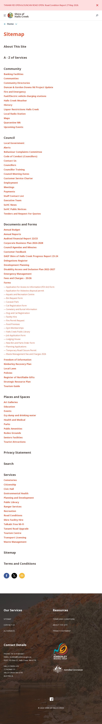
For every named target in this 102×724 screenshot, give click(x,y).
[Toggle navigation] (16, 23)
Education (9, 406)
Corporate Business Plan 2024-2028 (23, 242)
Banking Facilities (13, 74)
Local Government (14, 143)
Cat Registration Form (16, 305)
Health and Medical (14, 419)
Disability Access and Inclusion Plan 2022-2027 (29, 269)
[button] (5, 15)
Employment (11, 182)
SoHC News (10, 204)
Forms (7, 282)
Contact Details (15, 645)
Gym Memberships (15, 328)
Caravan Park (12, 301)
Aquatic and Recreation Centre (20, 294)
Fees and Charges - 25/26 (17, 278)
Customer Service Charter (18, 178)
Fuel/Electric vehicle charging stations (25, 96)
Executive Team (12, 200)
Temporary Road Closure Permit (21, 350)
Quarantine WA (12, 122)
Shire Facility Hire (13, 519)
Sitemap (10, 552)
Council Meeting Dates (16, 173)
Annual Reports (12, 234)
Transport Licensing (15, 537)
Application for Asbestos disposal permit (25, 290)
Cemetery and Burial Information (21, 309)
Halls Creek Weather (15, 100)
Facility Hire (11, 316)
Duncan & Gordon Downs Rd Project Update (28, 87)
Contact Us (10, 160)
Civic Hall (9, 488)
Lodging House (13, 339)
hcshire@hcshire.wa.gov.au (20, 657)
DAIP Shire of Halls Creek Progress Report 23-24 (31, 256)
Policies (8, 372)
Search (9, 464)
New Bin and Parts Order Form (20, 342)
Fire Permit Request (15, 320)
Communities (11, 78)
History (8, 104)
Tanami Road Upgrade (16, 528)
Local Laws (10, 368)
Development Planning (16, 264)
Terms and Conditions (20, 563)
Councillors (10, 165)
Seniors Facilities (13, 437)
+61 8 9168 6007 (17, 654)
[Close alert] (97, 5)
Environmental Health (16, 493)
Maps (7, 118)
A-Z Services (9, 631)
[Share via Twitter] (14, 575)
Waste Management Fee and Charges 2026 (26, 354)
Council (9, 138)
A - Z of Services (15, 57)
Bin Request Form (14, 298)
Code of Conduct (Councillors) (20, 156)
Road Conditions (13, 515)
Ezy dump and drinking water (20, 415)
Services (10, 475)
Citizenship (10, 484)
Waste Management (15, 541)
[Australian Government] (71, 669)
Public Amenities (13, 428)
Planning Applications (16, 346)
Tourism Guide (12, 386)
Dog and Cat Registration (18, 313)
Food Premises (13, 324)
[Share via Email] (22, 575)
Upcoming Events (13, 127)
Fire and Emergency (15, 91)
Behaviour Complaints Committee (23, 151)
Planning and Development (19, 497)
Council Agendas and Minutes (20, 247)
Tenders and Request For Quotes (22, 213)
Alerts (7, 147)
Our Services (13, 610)
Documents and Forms (20, 224)
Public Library (11, 502)
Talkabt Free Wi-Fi (14, 524)
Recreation (10, 511)
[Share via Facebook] (6, 575)
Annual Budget (12, 229)
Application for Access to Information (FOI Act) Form (30, 287)
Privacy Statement (17, 452)
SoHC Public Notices (15, 209)
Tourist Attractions (15, 441)
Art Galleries (11, 402)
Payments (9, 191)
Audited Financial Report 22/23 (21, 238)
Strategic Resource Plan (17, 381)
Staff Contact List (14, 195)
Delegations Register (16, 260)
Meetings (9, 187)
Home (10, 23)
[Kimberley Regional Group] (62, 651)
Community (12, 69)
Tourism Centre (12, 533)
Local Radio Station (15, 113)
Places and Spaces (17, 397)
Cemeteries (10, 480)
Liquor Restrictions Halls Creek (21, 109)
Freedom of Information (17, 359)
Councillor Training (14, 169)
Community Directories (17, 82)
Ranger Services (13, 506)
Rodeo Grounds (12, 432)
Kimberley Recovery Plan (17, 363)
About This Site (15, 46)
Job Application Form (16, 335)
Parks (7, 424)
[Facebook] (51, 699)
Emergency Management (18, 273)
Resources (60, 610)
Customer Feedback (15, 251)
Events (7, 410)
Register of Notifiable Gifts (19, 377)
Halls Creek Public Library (18, 331)
